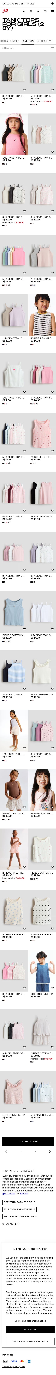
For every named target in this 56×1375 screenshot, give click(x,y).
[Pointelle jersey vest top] (14, 911)
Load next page (28, 1141)
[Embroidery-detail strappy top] (14, 134)
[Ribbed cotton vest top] (14, 612)
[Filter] (52, 48)
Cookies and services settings (30, 1341)
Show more (9, 1224)
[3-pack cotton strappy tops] (14, 73)
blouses (24, 1193)
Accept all (30, 1329)
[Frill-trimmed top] (14, 1092)
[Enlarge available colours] (4, 102)
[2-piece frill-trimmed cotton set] (14, 849)
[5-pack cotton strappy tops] (14, 255)
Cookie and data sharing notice (30, 1321)
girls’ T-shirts (8, 1193)
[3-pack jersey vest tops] (14, 1030)
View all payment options (13, 1366)
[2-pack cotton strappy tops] (14, 315)
